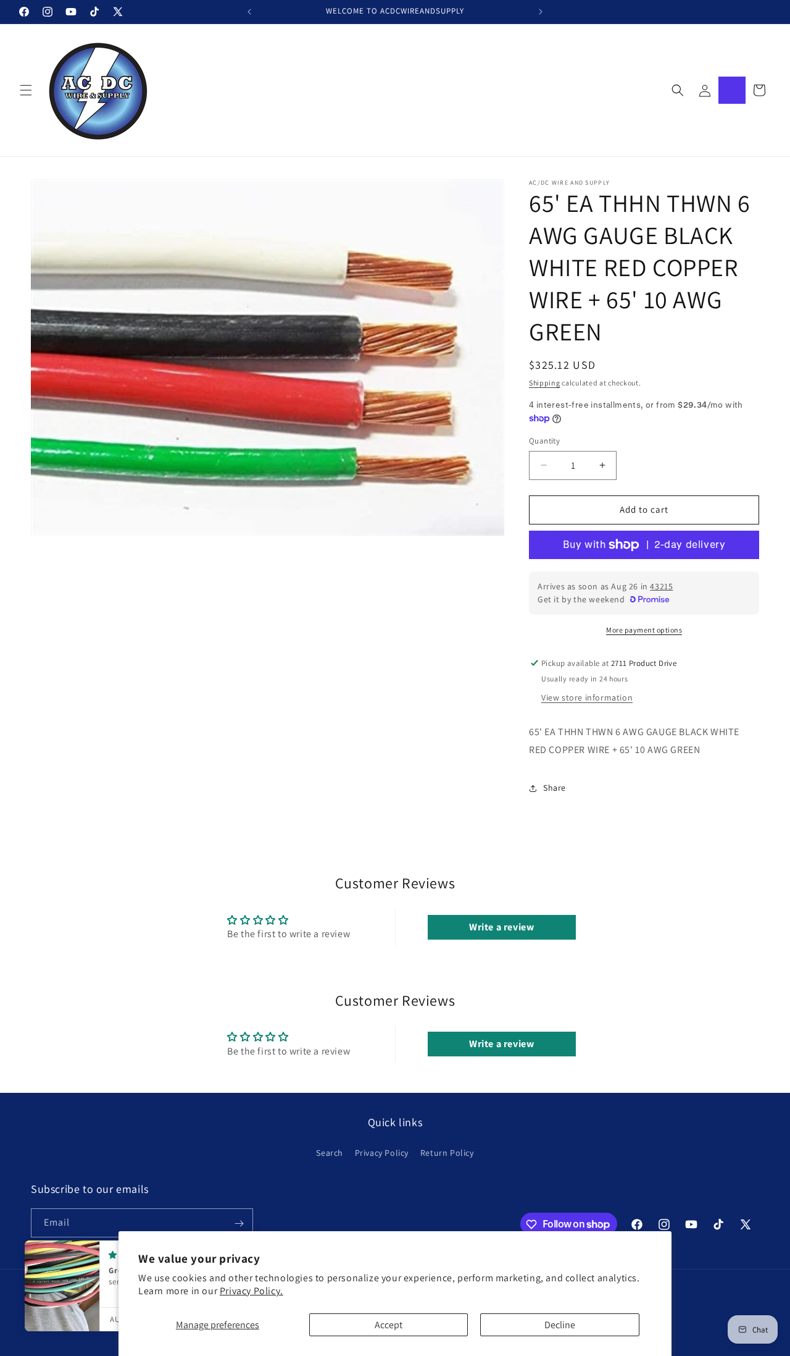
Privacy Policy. (251, 1290)
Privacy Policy (382, 1152)
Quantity (544, 441)
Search (329, 1152)
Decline (559, 1324)
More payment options (644, 629)
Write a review (501, 926)
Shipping (544, 382)
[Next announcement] (540, 11)
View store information (587, 697)
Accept (388, 1324)
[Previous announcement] (249, 11)
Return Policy (447, 1152)
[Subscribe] (238, 1223)
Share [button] (554, 787)
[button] (26, 90)
